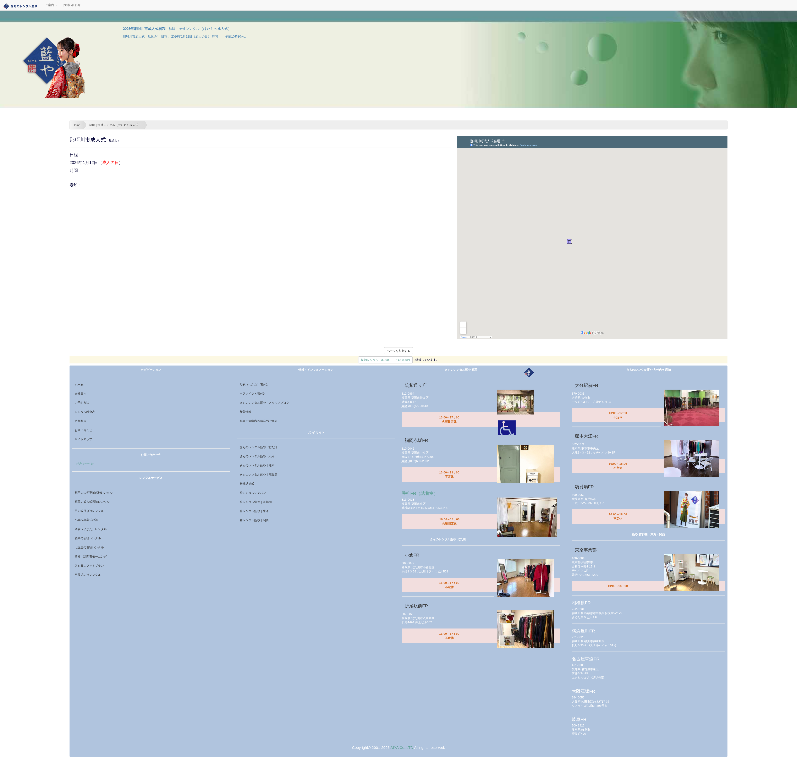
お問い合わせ (72, 5)
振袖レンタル (385, 360)
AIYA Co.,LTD (401, 748)
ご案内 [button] (50, 5)
